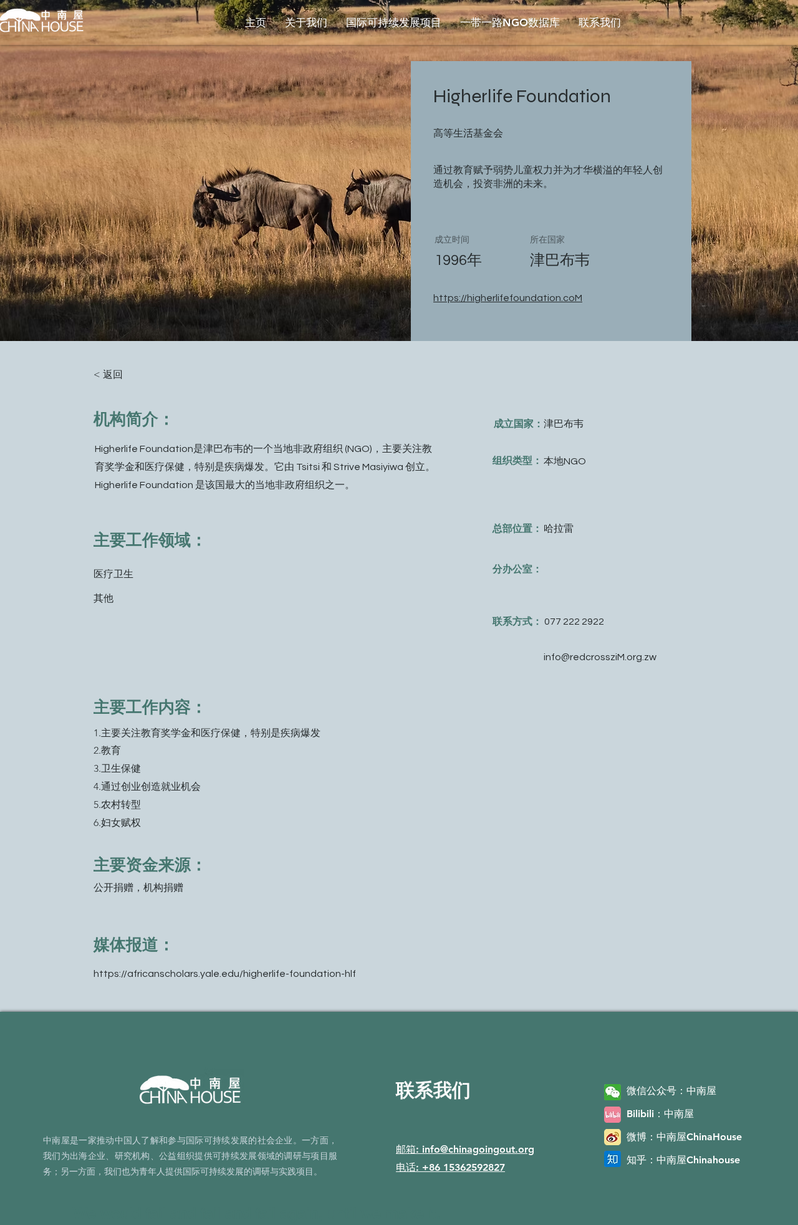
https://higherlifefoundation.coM (507, 298)
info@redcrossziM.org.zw (600, 657)
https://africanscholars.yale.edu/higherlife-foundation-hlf (225, 974)
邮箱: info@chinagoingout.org (465, 1149)
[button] (306, 22)
